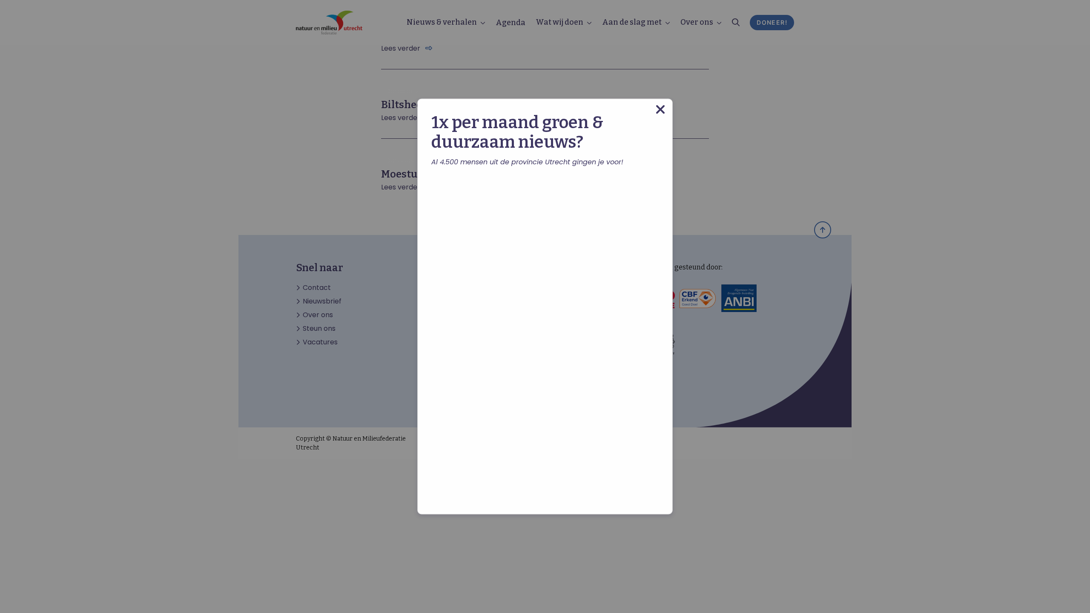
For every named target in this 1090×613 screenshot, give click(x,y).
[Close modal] (660, 110)
